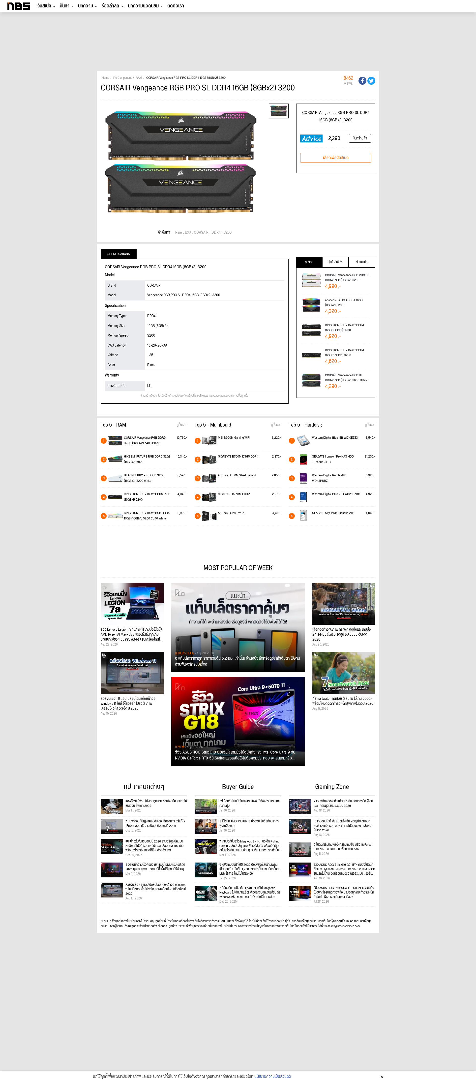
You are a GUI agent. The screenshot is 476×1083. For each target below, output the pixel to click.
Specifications (118, 254)
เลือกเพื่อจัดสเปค (336, 158)
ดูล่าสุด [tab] (309, 262)
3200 (228, 232)
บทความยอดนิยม (143, 6)
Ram (178, 232)
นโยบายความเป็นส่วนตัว (272, 1076)
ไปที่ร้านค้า (360, 138)
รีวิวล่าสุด (110, 6)
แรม (188, 232)
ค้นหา (64, 6)
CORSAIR (201, 232)
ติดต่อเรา (175, 6)
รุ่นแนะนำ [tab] (361, 262)
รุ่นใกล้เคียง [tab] (335, 262)
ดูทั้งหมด (182, 425)
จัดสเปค (44, 6)
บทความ (85, 6)
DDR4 (216, 232)
